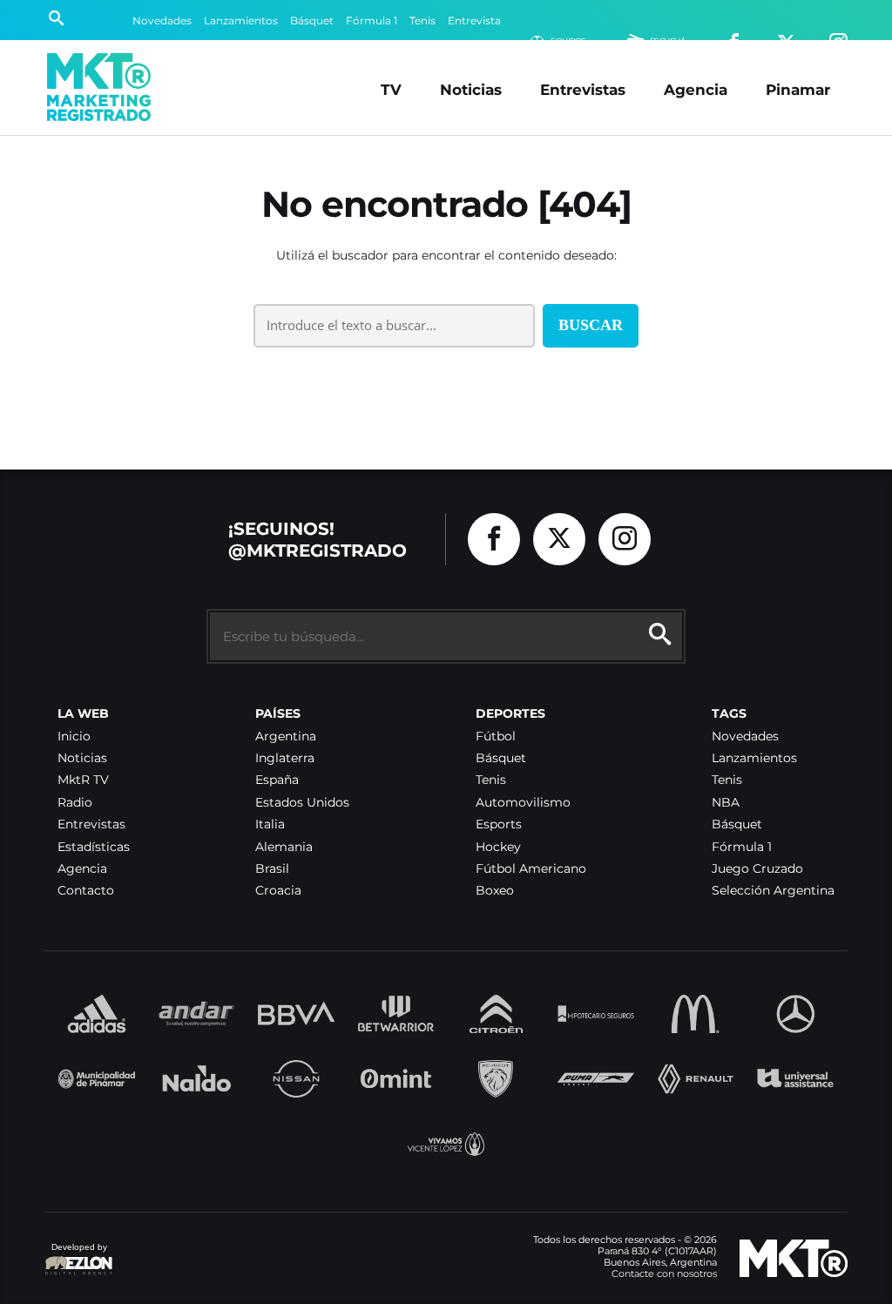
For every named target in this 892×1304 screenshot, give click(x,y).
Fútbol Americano (531, 868)
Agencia (695, 89)
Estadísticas (93, 847)
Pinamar (798, 89)
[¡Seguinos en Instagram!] (624, 539)
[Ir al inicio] (98, 87)
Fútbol (496, 736)
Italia (270, 824)
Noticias (471, 89)
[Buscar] (56, 20)
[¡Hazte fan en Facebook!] (494, 539)
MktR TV (83, 780)
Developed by (75, 1255)
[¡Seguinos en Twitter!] (559, 539)
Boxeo (495, 890)
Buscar (590, 325)
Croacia (278, 890)
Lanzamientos (241, 20)
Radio (74, 802)
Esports (499, 824)
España (277, 780)
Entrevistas (582, 89)
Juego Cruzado (757, 868)
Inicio (74, 736)
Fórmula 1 (371, 20)
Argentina (285, 736)
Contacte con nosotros (664, 1273)
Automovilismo (523, 802)
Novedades (162, 20)
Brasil (272, 868)
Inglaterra (284, 758)
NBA (726, 802)
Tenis (422, 20)
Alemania (284, 847)
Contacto (85, 890)
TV (391, 89)
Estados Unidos (302, 802)
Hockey (498, 847)
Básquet (312, 20)
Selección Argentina (773, 890)
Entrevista (474, 20)
